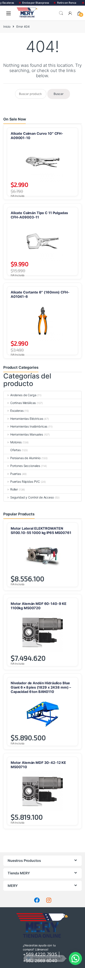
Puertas (15, 474)
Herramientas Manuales (26, 434)
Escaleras (17, 410)
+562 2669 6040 (40, 960)
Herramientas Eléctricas (26, 418)
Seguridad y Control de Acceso (32, 497)
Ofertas (15, 450)
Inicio (6, 26)
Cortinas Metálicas (23, 403)
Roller (14, 489)
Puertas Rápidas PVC (25, 481)
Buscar (61, 13)
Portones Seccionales (25, 466)
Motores (16, 442)
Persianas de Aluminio (25, 458)
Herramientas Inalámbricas (28, 426)
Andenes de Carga (23, 395)
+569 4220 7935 (40, 954)
